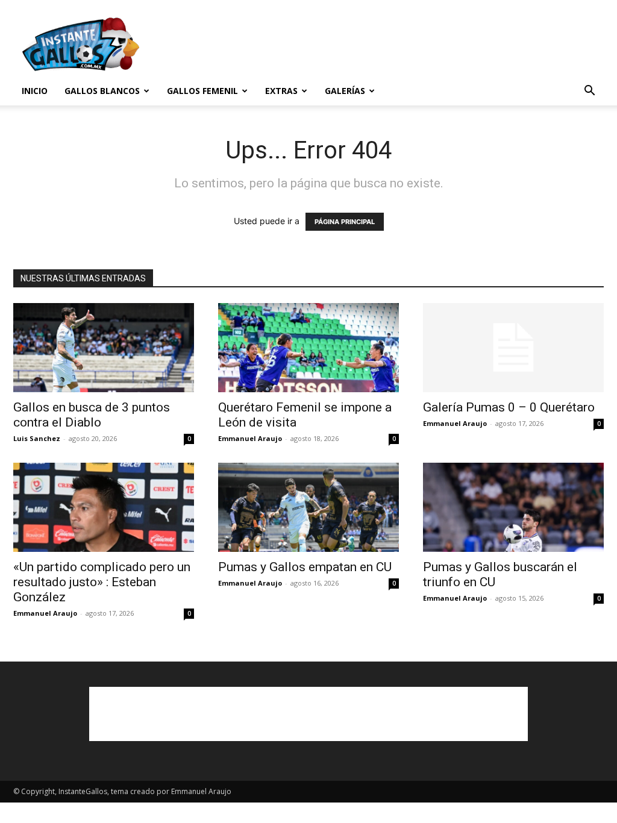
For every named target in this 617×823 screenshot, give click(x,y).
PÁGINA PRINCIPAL (345, 221)
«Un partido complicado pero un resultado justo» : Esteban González (101, 582)
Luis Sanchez (36, 438)
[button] (589, 92)
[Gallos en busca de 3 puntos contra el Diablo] (103, 347)
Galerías (345, 90)
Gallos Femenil (202, 90)
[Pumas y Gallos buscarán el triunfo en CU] (513, 507)
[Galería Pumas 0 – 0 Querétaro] (513, 347)
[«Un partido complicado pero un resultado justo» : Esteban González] (103, 507)
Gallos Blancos (102, 90)
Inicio (35, 90)
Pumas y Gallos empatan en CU (305, 567)
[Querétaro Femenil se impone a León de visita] (308, 347)
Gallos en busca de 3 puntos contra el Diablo (91, 415)
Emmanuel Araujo (250, 438)
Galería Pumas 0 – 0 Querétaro (509, 407)
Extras (281, 90)
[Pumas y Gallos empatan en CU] (308, 507)
